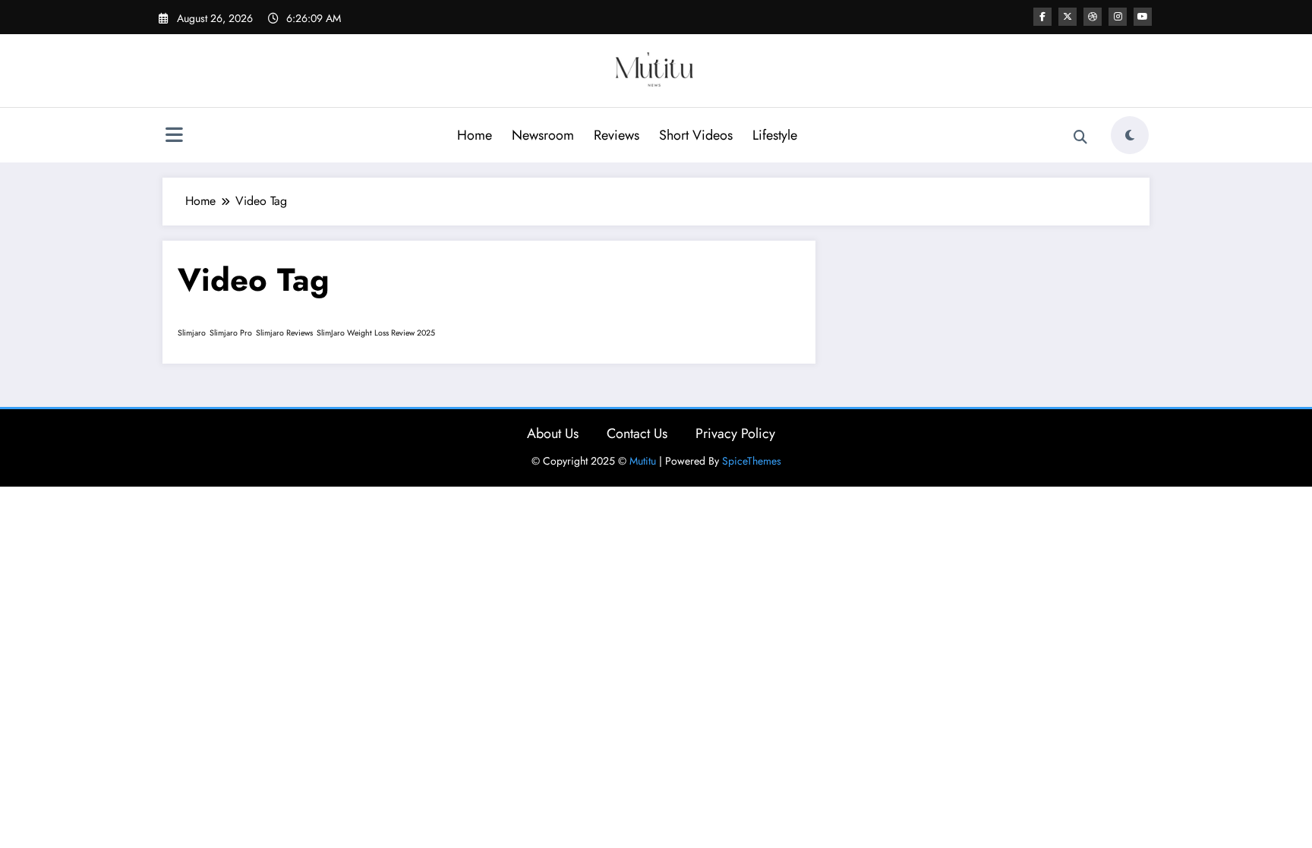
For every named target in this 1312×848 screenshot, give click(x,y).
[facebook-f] (1042, 17)
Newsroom (543, 135)
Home (474, 135)
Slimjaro (192, 333)
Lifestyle (774, 135)
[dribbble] (1092, 17)
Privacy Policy (735, 433)
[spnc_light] (1130, 135)
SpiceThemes (751, 460)
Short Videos (696, 135)
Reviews (616, 135)
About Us (553, 433)
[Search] (1080, 137)
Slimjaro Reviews (284, 333)
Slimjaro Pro (231, 333)
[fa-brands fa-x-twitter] (1067, 17)
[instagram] (1118, 17)
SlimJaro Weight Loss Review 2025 (376, 333)
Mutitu (642, 460)
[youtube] (1143, 17)
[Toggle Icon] (173, 136)
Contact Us (637, 433)
